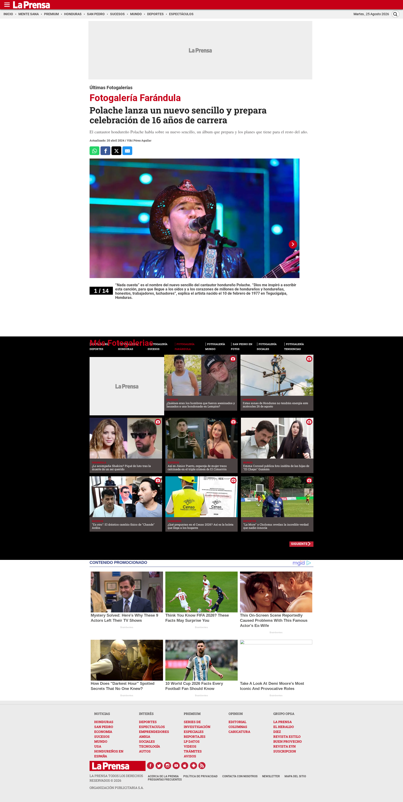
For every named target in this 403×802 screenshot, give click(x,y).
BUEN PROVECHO (287, 741)
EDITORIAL (237, 722)
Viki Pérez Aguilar (139, 140)
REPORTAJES (194, 736)
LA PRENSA (282, 722)
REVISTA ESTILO (287, 736)
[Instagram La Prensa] (167, 765)
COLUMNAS (238, 726)
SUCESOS (102, 736)
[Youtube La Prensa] (176, 765)
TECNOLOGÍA (149, 746)
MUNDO (100, 741)
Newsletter (271, 776)
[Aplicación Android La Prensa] (193, 765)
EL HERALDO (283, 726)
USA (97, 746)
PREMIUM (192, 713)
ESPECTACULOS (152, 726)
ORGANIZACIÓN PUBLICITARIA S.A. (117, 787)
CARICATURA (239, 731)
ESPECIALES (194, 731)
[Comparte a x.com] (116, 150)
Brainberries (126, 627)
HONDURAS (103, 722)
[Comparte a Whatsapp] (94, 150)
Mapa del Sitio (295, 776)
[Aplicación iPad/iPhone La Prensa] (185, 765)
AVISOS (190, 756)
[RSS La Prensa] (202, 765)
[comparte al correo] (127, 150)
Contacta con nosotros (239, 776)
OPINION (236, 713)
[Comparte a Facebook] (105, 150)
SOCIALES (147, 741)
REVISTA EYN (284, 746)
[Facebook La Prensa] (150, 765)
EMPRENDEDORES (154, 731)
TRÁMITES (193, 751)
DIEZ (277, 731)
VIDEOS (190, 746)
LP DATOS (192, 741)
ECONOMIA (103, 731)
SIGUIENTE (299, 544)
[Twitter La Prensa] (159, 765)
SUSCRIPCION (284, 751)
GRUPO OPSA (283, 713)
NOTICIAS (102, 713)
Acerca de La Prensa (163, 776)
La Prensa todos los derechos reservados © (116, 778)
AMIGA (144, 736)
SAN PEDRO (103, 726)
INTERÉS (146, 713)
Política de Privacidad (200, 776)
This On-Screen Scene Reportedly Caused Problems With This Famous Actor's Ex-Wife (273, 620)
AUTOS (145, 751)
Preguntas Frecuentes (165, 779)
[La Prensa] (110, 766)
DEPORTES (148, 722)
